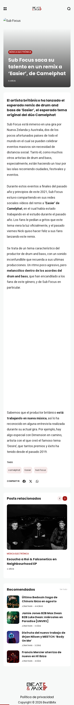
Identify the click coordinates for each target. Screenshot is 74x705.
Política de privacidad (37, 697)
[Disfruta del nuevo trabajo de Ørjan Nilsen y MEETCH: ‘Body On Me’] (13, 637)
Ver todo (63, 589)
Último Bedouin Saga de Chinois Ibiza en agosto (39, 599)
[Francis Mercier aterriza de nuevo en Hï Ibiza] (13, 656)
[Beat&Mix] (37, 8)
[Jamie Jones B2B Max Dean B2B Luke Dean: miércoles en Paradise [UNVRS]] (13, 617)
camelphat (14, 470)
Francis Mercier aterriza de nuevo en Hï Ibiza (41, 654)
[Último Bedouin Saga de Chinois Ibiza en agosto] (13, 602)
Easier (28, 470)
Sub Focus (40, 470)
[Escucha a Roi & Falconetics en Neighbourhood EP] (37, 527)
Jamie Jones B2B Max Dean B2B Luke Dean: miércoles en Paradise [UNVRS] (42, 617)
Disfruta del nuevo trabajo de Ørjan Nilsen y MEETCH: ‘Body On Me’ (43, 636)
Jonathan (27, 606)
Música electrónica (20, 52)
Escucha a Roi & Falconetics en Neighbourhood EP (32, 561)
